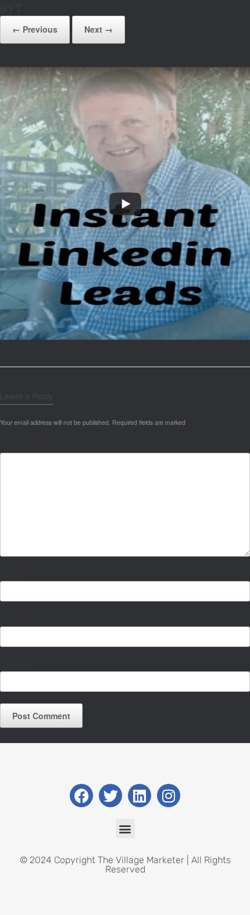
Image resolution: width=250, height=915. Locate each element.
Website (13, 664)
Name (12, 573)
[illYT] (125, 336)
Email (12, 618)
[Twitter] (110, 795)
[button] (125, 828)
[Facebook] (81, 795)
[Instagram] (168, 795)
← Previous (35, 29)
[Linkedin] (139, 795)
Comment (19, 445)
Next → (98, 29)
